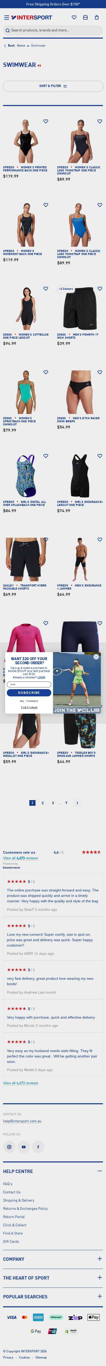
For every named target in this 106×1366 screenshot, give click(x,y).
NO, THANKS (29, 701)
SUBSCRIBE (29, 693)
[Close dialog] (96, 657)
